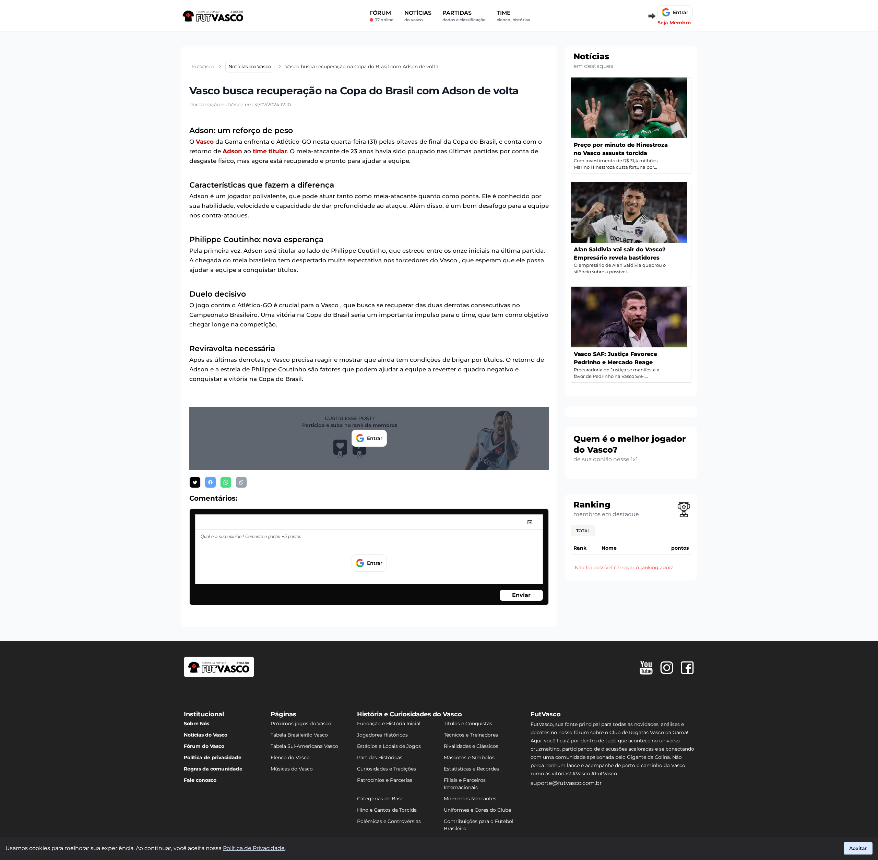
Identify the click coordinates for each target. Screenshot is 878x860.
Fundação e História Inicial (388, 723)
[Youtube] (646, 667)
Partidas (464, 16)
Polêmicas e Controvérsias (389, 821)
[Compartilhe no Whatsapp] (226, 482)
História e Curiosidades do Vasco (409, 714)
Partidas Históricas (379, 757)
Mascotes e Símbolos (469, 757)
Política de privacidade (212, 757)
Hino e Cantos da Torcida (387, 810)
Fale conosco (200, 780)
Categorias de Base (380, 799)
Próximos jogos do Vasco (301, 723)
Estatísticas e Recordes (471, 769)
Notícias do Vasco (205, 735)
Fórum (381, 16)
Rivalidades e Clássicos (471, 746)
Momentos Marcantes (470, 799)
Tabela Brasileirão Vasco (299, 735)
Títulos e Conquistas (468, 723)
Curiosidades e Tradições (386, 769)
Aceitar (858, 848)
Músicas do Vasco (292, 769)
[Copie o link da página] (241, 482)
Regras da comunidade (213, 769)
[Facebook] (687, 667)
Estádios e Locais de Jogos (389, 746)
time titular (270, 151)
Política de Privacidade (254, 848)
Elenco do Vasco (290, 757)
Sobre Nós (196, 723)
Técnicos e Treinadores (471, 735)
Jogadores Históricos (382, 735)
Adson (232, 151)
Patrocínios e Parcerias (384, 780)
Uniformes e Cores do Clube (477, 810)
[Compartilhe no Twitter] (195, 482)
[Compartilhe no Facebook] (210, 482)
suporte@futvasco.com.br (566, 783)
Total (583, 530)
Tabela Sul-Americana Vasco (304, 746)
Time (513, 16)
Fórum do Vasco (204, 746)
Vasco (205, 141)
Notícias (417, 16)
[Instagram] (667, 667)
